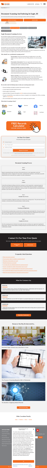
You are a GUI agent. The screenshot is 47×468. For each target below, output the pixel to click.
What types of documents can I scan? (10, 260)
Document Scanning (15, 27)
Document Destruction (6, 30)
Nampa (30, 419)
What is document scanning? (9, 257)
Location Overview (5, 27)
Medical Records (23, 27)
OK (23, 461)
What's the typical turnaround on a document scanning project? (15, 272)
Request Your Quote (23, 150)
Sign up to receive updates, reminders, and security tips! (35, 434)
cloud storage (10, 96)
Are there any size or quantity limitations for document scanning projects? (18, 268)
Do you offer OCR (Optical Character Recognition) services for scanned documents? (20, 270)
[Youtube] (37, 430)
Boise (26, 419)
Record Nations (3, 7)
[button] (33, 429)
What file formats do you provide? (10, 262)
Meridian (21, 419)
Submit (40, 437)
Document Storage (32, 27)
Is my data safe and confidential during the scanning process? (15, 264)
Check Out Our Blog (23, 407)
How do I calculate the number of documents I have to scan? (15, 266)
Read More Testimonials (23, 315)
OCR (21, 93)
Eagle (16, 419)
